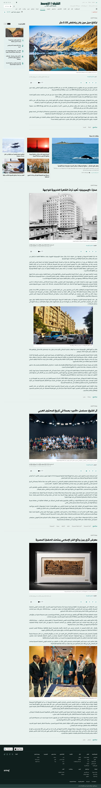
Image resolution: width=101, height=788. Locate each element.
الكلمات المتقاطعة (61, 772)
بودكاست (24, 9)
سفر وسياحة (37, 759)
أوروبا (88, 759)
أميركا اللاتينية (86, 765)
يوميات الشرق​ (42, 9)
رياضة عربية (95, 774)
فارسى (83, 2)
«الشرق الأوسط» (90, 76)
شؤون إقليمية (95, 765)
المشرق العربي (93, 763)
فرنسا (84, 127)
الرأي (69, 9)
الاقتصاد (64, 9)
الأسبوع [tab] (6, 23)
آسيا (88, 761)
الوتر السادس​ (62, 759)
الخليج (95, 759)
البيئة (89, 127)
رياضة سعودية (94, 772)
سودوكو (62, 774)
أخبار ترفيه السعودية (77, 526)
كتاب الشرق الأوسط (77, 761)
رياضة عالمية (95, 776)
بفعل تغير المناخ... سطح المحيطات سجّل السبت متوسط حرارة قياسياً (78, 166)
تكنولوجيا (48, 9)
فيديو (28, 9)
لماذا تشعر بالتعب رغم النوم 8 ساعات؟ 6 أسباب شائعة (15, 40)
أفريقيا (88, 763)
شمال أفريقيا (94, 761)
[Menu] (96, 9)
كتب (63, 757)
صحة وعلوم (54, 9)
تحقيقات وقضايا (86, 774)
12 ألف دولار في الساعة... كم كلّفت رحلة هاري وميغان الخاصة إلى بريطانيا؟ (13, 57)
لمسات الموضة (37, 761)
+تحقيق (87, 776)
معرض (89, 740)
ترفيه (68, 526)
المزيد (16, 9)
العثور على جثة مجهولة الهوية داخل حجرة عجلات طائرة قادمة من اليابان (13, 51)
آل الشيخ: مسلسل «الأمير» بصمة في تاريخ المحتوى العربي (67, 410)
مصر (84, 397)
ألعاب (20, 9)
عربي (96, 2)
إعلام (63, 763)
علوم (55, 759)
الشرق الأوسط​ (77, 9)
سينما (58, 526)
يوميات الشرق (94, 18)
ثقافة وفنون (60, 9)
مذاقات (38, 757)
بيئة (55, 761)
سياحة (89, 397)
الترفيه (63, 526)
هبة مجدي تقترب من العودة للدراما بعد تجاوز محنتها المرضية (13, 63)
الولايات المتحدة (86, 757)
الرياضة (37, 9)
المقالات (79, 757)
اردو (86, 2)
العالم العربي (95, 757)
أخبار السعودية (87, 526)
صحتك (55, 757)
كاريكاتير (79, 759)
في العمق (32, 9)
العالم (72, 9)
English (93, 2)
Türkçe (89, 2)
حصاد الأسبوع (86, 772)
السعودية (52, 526)
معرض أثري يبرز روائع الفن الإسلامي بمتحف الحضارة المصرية (66, 540)
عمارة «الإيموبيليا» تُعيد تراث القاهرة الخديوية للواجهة (70, 190)
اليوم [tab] (9, 23)
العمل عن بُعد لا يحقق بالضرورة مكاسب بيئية (13, 175)
